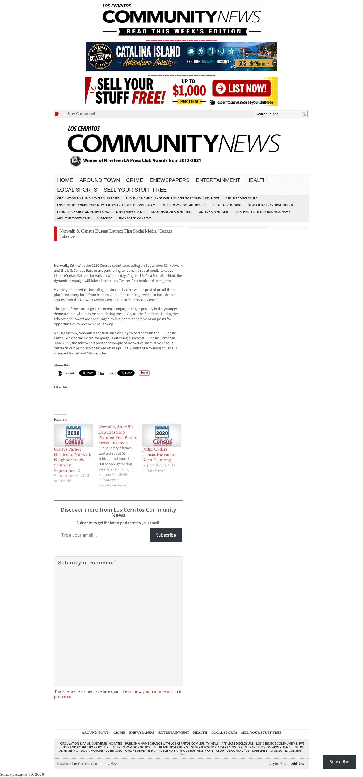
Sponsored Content (135, 218)
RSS (181, 753)
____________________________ (181, 74)
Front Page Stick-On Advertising (83, 212)
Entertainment (218, 180)
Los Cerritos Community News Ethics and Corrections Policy (106, 205)
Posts (284, 764)
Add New (297, 764)
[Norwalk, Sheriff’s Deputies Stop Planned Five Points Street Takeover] (120, 456)
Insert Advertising (130, 212)
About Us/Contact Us (74, 218)
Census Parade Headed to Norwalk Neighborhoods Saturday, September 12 (72, 460)
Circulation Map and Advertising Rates (88, 198)
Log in (273, 764)
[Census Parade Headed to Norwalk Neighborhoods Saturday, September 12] (73, 435)
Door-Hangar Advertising (171, 212)
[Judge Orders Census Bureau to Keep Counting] (162, 435)
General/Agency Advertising (270, 205)
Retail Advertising (227, 205)
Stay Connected (81, 114)
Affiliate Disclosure (241, 198)
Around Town (99, 180)
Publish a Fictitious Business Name (263, 212)
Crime (134, 180)
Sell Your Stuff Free (135, 190)
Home (65, 180)
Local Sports (77, 190)
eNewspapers (169, 180)
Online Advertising (214, 212)
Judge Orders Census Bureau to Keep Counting (158, 454)
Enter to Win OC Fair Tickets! (183, 205)
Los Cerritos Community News (94, 764)
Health (256, 180)
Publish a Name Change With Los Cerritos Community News (172, 198)
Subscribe (104, 218)
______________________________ (181, 39)
